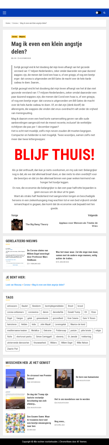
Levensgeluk (60, 324)
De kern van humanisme (87, 377)
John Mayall (45, 324)
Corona (14, 36)
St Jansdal (72, 336)
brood (80, 306)
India (34, 324)
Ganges (19, 318)
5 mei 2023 (32, 430)
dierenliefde (58, 312)
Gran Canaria (72, 318)
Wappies (22, 36)
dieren (45, 312)
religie (98, 330)
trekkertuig (86, 336)
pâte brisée (86, 330)
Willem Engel (66, 342)
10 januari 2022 (63, 262)
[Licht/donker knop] (98, 12)
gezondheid (58, 318)
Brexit (70, 306)
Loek (14, 58)
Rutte (9, 336)
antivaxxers (12, 306)
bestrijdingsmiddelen (54, 306)
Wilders (53, 342)
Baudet (25, 306)
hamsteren (12, 324)
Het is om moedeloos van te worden (72, 399)
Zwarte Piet (12, 348)
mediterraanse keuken (17, 330)
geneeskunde (42, 318)
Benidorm (36, 306)
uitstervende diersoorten (18, 342)
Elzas (93, 312)
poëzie (74, 330)
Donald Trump (74, 312)
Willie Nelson (82, 342)
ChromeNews (66, 441)
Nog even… (59, 421)
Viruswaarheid (39, 342)
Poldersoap (61, 330)
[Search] (104, 13)
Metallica (35, 330)
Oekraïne (48, 330)
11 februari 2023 (35, 263)
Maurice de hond (77, 324)
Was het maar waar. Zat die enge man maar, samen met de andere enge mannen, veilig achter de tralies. (77, 255)
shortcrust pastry (24, 336)
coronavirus (33, 312)
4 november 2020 (25, 58)
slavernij (59, 336)
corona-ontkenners (15, 312)
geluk (29, 318)
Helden (24, 324)
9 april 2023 (60, 425)
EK (85, 312)
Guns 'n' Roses (89, 318)
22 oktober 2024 (34, 382)
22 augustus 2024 (35, 407)
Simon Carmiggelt (44, 336)
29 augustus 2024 (84, 380)
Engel (9, 318)
